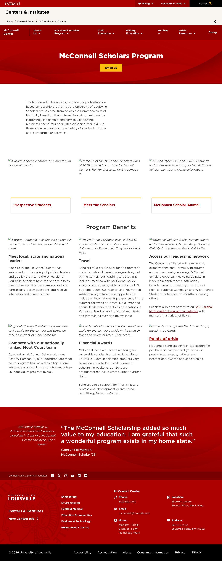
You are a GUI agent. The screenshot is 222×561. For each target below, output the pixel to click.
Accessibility (82, 552)
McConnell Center (25, 21)
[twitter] (59, 475)
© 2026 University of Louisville (29, 552)
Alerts (127, 552)
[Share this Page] (214, 21)
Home (10, 21)
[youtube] (72, 475)
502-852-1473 (127, 501)
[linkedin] (79, 475)
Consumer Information (153, 552)
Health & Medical (72, 508)
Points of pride (163, 338)
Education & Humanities (76, 515)
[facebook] (52, 475)
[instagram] (65, 475)
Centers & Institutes (25, 511)
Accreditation (107, 552)
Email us (111, 67)
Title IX (196, 552)
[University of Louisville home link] (12, 3)
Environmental (70, 502)
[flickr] (85, 475)
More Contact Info (21, 518)
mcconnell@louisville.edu (134, 513)
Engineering (69, 496)
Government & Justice (75, 527)
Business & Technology (76, 521)
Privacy (180, 552)
